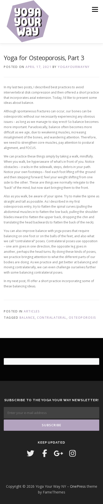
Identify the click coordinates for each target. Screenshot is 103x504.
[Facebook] (44, 453)
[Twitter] (30, 453)
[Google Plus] (58, 453)
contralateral (51, 317)
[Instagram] (72, 453)
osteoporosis (82, 317)
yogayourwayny (74, 67)
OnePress (78, 486)
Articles (32, 311)
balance (27, 317)
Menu (94, 9)
